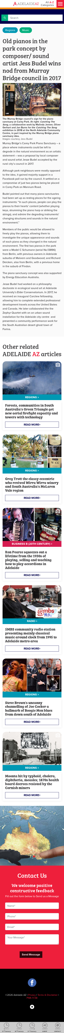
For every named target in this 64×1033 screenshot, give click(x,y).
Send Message (31, 954)
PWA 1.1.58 (32, 998)
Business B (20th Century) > (32, 544)
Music (25, 30)
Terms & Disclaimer (48, 995)
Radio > (32, 621)
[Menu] (60, 4)
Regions (10, 30)
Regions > (32, 397)
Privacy (32, 995)
